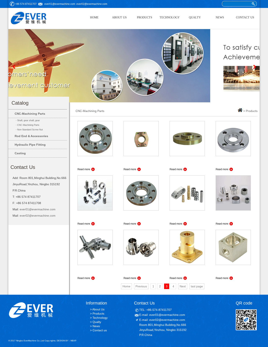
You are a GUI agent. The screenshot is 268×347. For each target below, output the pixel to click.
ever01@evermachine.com (59, 4)
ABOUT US (119, 17)
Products (98, 313)
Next (254, 67)
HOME (94, 17)
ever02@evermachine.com (91, 4)
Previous (13, 67)
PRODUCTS (144, 17)
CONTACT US (245, 17)
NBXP (73, 340)
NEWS (220, 17)
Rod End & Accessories (31, 136)
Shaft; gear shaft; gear (28, 120)
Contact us (100, 330)
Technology (100, 317)
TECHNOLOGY (170, 17)
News (96, 326)
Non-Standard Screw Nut (30, 129)
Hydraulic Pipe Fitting (30, 144)
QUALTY (195, 17)
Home (126, 286)
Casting (20, 153)
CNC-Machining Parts (30, 113)
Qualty (97, 322)
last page (197, 286)
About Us (98, 309)
